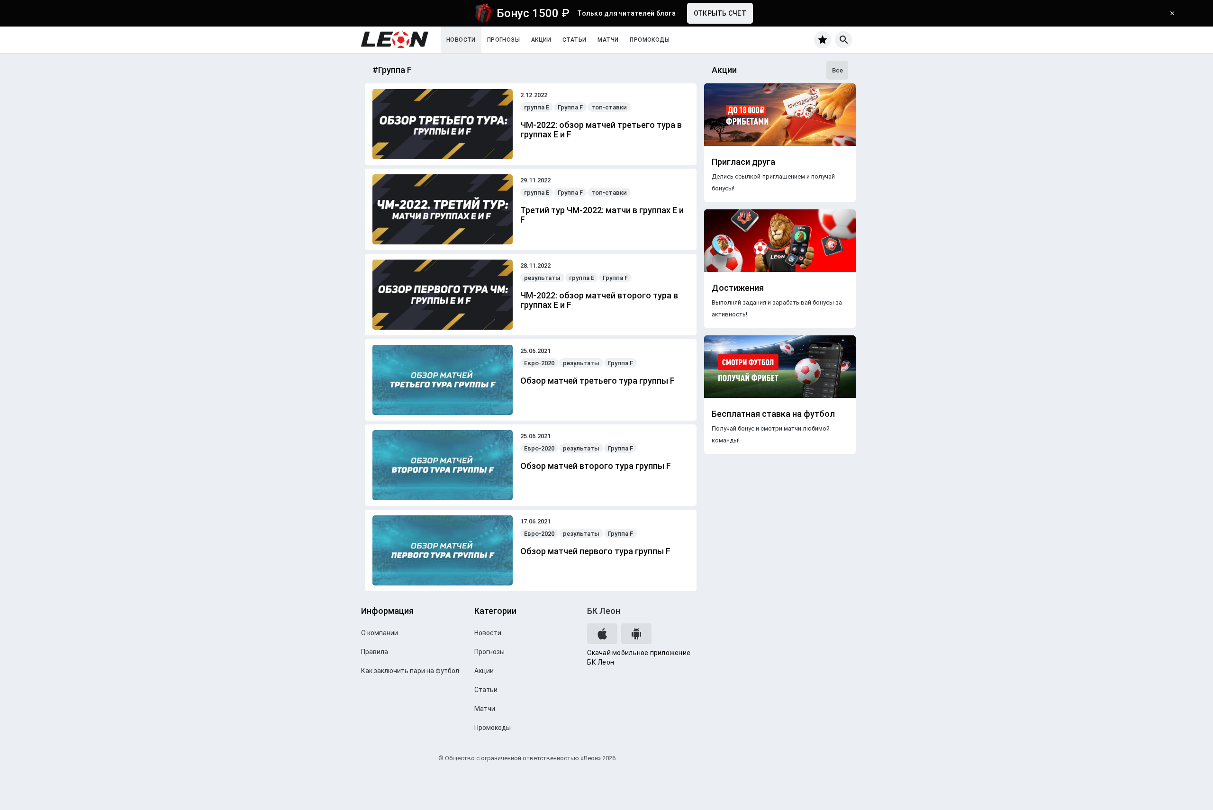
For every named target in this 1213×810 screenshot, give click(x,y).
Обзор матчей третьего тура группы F (597, 381)
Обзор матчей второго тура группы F (595, 466)
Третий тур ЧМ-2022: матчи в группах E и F (602, 215)
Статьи (574, 39)
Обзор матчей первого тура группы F (595, 551)
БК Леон (603, 611)
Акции (541, 39)
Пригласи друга (743, 162)
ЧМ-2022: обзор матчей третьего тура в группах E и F (601, 129)
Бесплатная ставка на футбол (773, 414)
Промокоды (650, 39)
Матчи (607, 39)
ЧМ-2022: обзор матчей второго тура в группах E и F (599, 300)
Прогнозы (503, 39)
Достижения (738, 288)
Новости (461, 39)
